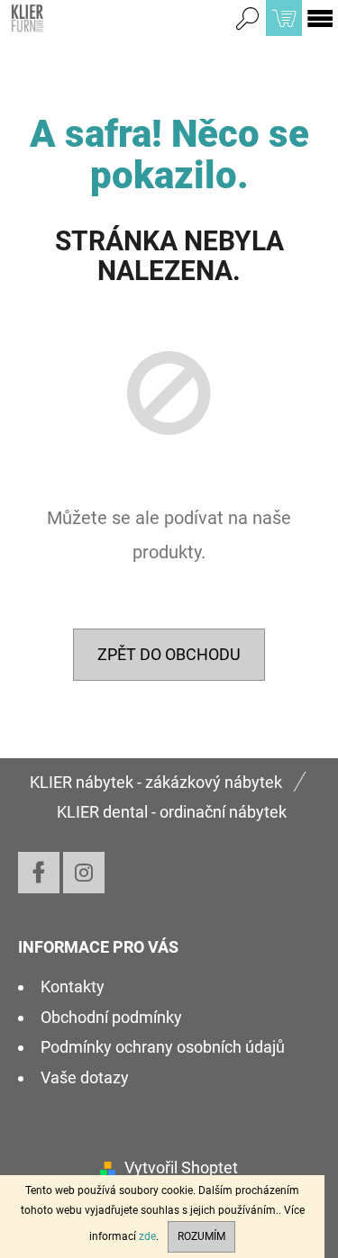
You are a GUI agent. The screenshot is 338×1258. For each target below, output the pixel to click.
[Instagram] (84, 872)
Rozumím (201, 1236)
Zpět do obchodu (169, 654)
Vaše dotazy (85, 1077)
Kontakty (73, 986)
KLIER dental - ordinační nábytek (172, 811)
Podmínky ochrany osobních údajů (163, 1046)
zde (147, 1236)
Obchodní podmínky (111, 1017)
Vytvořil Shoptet (181, 1167)
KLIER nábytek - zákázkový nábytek (156, 782)
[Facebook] (38, 872)
